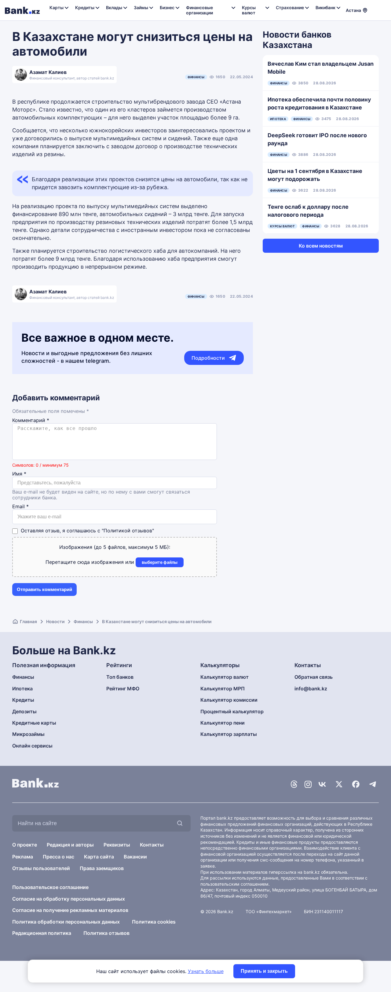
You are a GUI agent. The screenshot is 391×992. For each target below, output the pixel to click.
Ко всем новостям (321, 246)
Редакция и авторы (70, 845)
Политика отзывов (106, 933)
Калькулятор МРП (222, 688)
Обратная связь (313, 677)
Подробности (208, 358)
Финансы (196, 77)
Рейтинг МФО (122, 688)
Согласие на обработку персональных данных (68, 899)
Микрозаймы (28, 734)
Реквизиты (117, 845)
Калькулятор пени (222, 723)
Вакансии (135, 857)
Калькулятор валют (224, 677)
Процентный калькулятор (232, 711)
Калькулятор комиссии (229, 700)
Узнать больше (206, 971)
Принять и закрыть (264, 971)
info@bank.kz (310, 688)
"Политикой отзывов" (128, 530)
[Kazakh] (375, 13)
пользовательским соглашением (234, 884)
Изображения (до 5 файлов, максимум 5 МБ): (114, 547)
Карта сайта (99, 857)
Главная (28, 621)
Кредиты (23, 700)
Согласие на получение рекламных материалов (70, 910)
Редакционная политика (41, 933)
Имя (19, 474)
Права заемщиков (102, 868)
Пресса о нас (58, 857)
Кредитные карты (34, 723)
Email (20, 506)
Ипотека (22, 688)
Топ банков (119, 677)
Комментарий (30, 420)
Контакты (152, 845)
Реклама (22, 857)
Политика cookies (154, 922)
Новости (55, 621)
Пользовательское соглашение (50, 887)
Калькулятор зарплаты (228, 734)
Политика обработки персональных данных (66, 922)
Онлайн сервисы (32, 746)
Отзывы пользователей (41, 868)
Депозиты (24, 711)
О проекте (24, 845)
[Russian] (375, 6)
